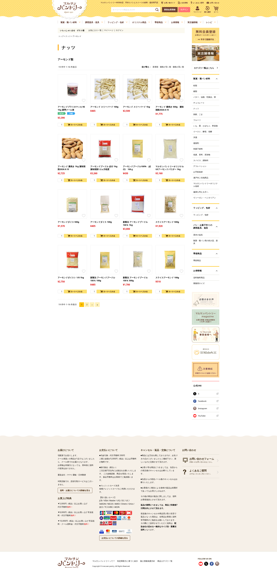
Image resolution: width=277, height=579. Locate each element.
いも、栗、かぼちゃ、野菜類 (205, 126)
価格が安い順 (165, 67)
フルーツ (197, 120)
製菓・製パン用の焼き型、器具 (205, 242)
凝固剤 (196, 143)
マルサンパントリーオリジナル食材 (205, 184)
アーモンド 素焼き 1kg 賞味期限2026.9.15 (71, 168)
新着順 (155, 67)
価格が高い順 (178, 67)
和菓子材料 (198, 149)
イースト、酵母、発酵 (202, 131)
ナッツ (68, 36)
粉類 (195, 85)
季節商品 (197, 260)
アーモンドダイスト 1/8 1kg (71, 277)
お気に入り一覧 (95, 30)
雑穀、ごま (198, 114)
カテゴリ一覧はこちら (204, 68)
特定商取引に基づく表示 (127, 561)
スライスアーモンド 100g (167, 277)
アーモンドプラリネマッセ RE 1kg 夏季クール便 (71, 108)
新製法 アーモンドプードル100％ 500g (135, 279)
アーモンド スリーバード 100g (104, 106)
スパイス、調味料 (200, 160)
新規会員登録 (169, 9)
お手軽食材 (198, 172)
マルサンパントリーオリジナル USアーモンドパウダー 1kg (170, 168)
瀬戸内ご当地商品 (200, 177)
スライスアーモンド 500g (167, 222)
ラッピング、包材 (200, 214)
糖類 (195, 91)
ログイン (184, 9)
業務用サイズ (199, 283)
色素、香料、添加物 (201, 154)
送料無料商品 (199, 277)
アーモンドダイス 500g (68, 222)
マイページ (108, 30)
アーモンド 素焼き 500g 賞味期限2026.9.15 (170, 108)
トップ (61, 36)
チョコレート (199, 102)
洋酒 (195, 137)
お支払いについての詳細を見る (115, 538)
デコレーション (199, 166)
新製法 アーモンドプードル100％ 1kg (135, 223)
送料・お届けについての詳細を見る (75, 490)
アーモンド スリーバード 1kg (136, 106)
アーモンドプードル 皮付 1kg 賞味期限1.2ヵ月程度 (103, 168)
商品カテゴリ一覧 (164, 561)
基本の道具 (198, 235)
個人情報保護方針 (147, 561)
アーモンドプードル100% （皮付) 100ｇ (137, 168)
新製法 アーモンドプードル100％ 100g (102, 279)
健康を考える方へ (200, 192)
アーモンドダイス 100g (101, 222)
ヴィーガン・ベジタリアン (204, 197)
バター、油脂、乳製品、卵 (204, 97)
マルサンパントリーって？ (103, 561)
